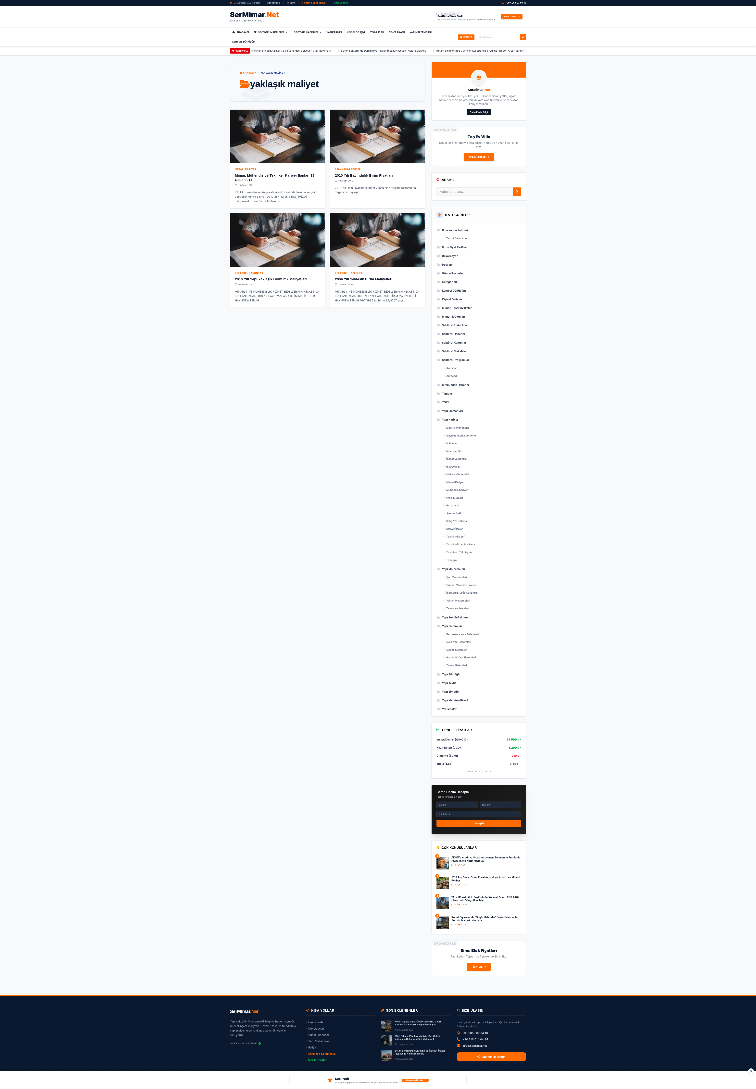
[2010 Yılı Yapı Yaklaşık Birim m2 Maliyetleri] (277, 240)
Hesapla (478, 823)
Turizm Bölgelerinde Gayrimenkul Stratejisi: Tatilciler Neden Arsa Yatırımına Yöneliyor (422, 50)
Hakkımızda (273, 2)
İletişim (291, 2)
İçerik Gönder (340, 2)
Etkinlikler (377, 32)
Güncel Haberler (318, 1034)
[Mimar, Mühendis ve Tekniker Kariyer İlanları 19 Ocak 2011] (277, 136)
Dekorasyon (397, 32)
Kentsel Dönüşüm (243, 41)
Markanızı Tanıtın (494, 1056)
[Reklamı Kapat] (751, 1071)
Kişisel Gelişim (356, 32)
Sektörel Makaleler (271, 32)
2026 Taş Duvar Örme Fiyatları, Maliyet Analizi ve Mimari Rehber (485, 879)
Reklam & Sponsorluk (313, 2)
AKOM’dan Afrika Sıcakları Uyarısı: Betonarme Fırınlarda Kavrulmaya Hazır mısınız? (485, 859)
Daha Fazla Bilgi (479, 112)
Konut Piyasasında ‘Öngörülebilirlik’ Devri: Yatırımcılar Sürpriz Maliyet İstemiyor (484, 919)
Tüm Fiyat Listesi (478, 771)
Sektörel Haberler (306, 32)
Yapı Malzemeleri (421, 32)
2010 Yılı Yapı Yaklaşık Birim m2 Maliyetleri (271, 279)
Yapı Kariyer (334, 32)
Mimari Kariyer (245, 169)
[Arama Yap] (523, 37)
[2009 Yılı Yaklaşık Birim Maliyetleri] (377, 240)
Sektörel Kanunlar (249, 273)
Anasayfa (243, 32)
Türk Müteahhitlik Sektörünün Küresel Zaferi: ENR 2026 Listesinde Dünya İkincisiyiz (485, 899)
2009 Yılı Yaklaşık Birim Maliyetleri (363, 279)
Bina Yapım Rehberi (348, 169)
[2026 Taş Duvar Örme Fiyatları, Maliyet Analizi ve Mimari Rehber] (442, 883)
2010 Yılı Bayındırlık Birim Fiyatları (364, 175)
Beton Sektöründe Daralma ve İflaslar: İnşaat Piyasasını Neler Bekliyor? (318, 50)
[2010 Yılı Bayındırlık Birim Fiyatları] (377, 136)
